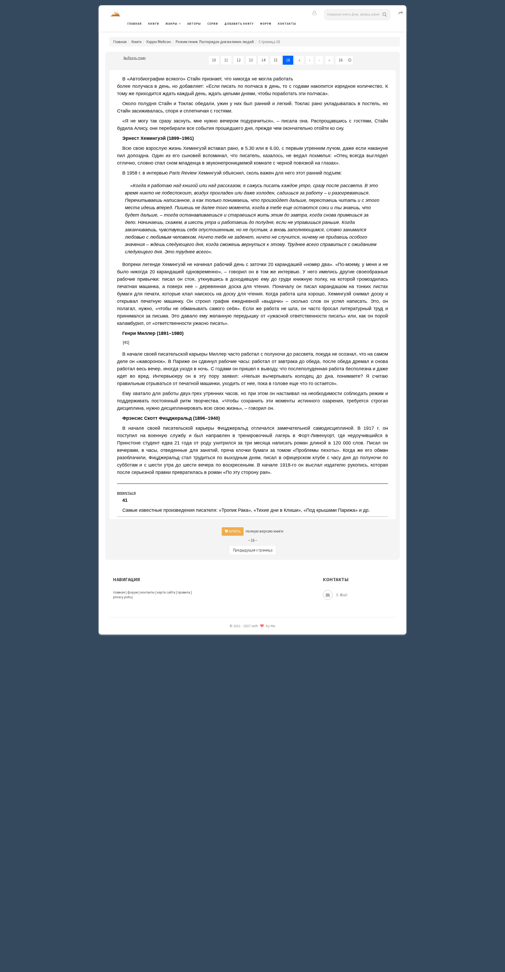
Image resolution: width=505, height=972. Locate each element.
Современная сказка (243, 801)
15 (275, 60)
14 (263, 60)
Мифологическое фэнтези (249, 637)
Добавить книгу (239, 23)
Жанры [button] (171, 23)
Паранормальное (240, 684)
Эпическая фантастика (246, 907)
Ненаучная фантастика (246, 672)
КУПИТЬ (234, 531)
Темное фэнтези (240, 836)
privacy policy (123, 597)
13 (251, 60)
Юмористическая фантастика (252, 954)
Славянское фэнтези (244, 778)
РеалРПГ (232, 742)
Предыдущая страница (252, 550)
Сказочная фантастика (246, 766)
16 (288, 60)
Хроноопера (235, 895)
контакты (147, 592)
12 (238, 60)
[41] (126, 342)
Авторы (194, 23)
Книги (153, 23)
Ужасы (230, 860)
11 (226, 60)
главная (119, 592)
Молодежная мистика (245, 649)
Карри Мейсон (158, 41)
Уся (228, 872)
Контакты (287, 23)
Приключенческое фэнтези (250, 731)
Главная (134, 23)
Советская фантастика (246, 789)
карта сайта (166, 592)
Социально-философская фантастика (259, 813)
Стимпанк (234, 825)
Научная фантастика (243, 660)
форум (132, 592)
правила (184, 592)
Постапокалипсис (241, 719)
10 (214, 60)
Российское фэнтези (244, 754)
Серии (212, 23)
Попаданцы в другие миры (249, 707)
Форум (265, 23)
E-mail (341, 594)
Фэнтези (232, 884)
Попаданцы (235, 695)
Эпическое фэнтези (243, 919)
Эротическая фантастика (248, 930)
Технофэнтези (238, 848)
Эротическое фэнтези (245, 942)
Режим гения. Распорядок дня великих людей (214, 41)
